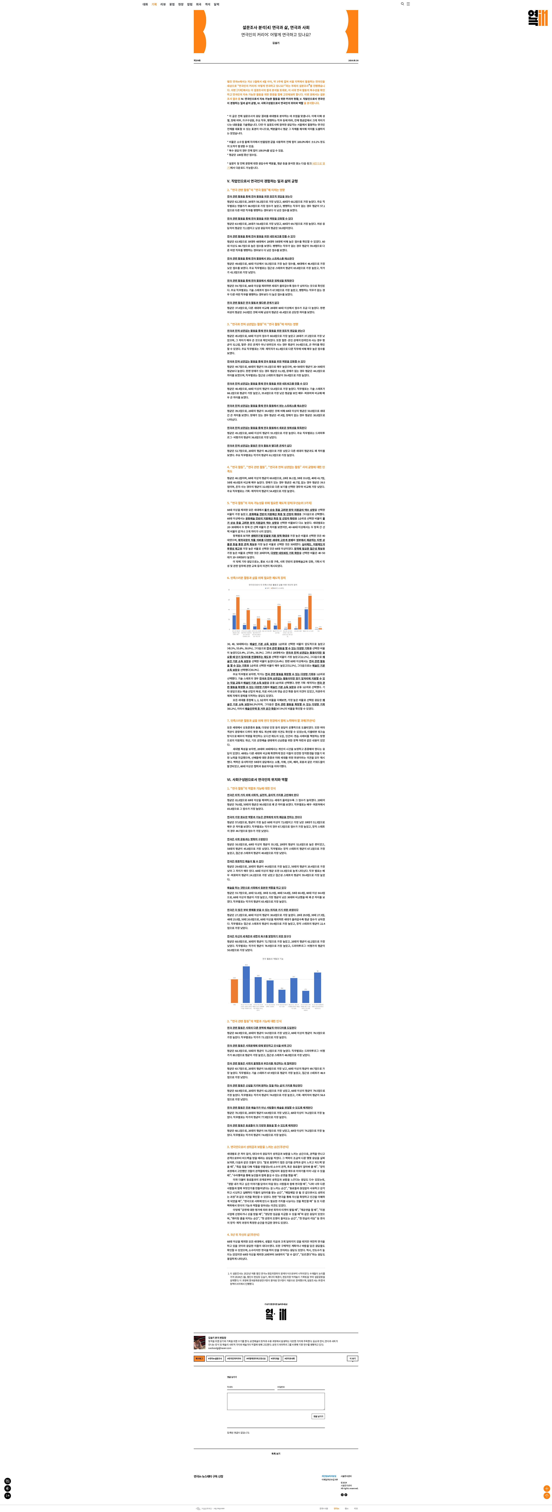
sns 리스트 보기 (547, 1488)
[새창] (342, 1494)
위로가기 (547, 1495)
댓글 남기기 (318, 1416)
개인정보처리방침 (329, 1476)
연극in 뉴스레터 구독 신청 (208, 1476)
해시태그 (199, 1358)
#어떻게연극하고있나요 (256, 1358)
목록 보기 (276, 1453)
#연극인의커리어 (234, 1358)
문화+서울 (324, 1508)
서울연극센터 (346, 1476)
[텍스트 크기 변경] (7, 1495)
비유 (356, 1508)
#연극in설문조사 (215, 1358)
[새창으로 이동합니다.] (210, 1508)
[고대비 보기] (7, 1488)
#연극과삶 (275, 1358)
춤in (346, 1508)
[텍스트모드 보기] (7, 1480)
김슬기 (211, 1337)
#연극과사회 (290, 1358)
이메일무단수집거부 (330, 1479)
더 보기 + (353, 1359)
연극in (336, 1508)
